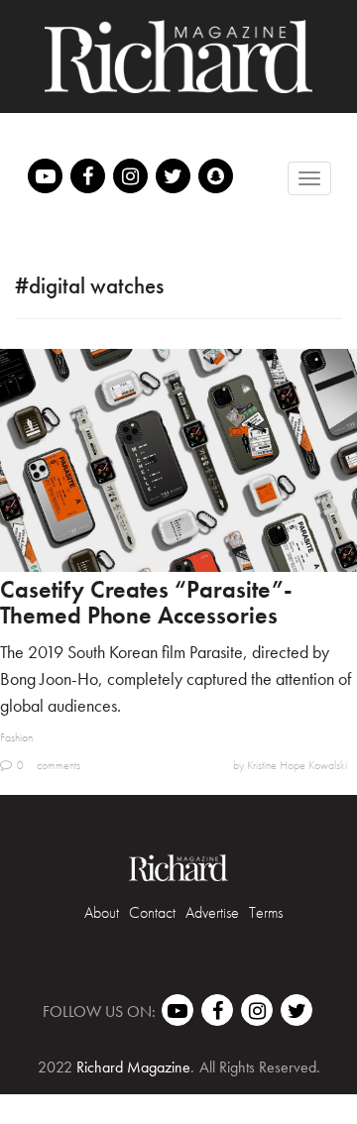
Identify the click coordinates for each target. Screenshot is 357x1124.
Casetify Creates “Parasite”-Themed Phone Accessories (146, 602)
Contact (152, 912)
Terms (266, 912)
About (101, 912)
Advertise (212, 912)
